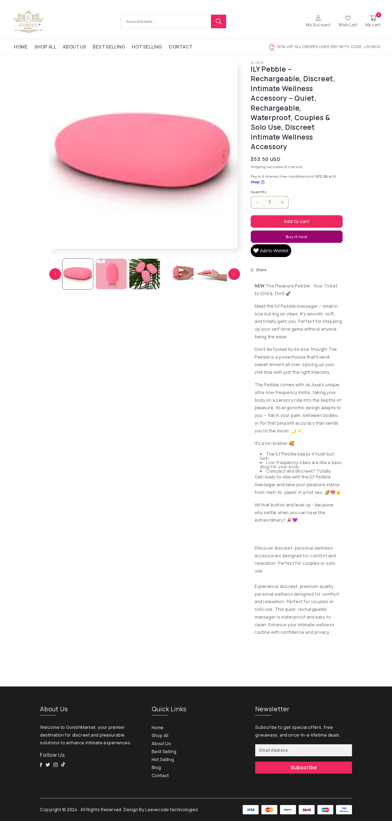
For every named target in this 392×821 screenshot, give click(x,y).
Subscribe (304, 767)
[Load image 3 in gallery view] (144, 274)
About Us (74, 47)
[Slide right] (234, 274)
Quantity (258, 191)
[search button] (218, 21)
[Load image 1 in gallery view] (77, 274)
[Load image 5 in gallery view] (211, 274)
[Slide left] (55, 274)
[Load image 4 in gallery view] (178, 274)
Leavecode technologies (171, 809)
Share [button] (261, 269)
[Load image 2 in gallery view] (111, 274)
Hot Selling (147, 47)
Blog (156, 767)
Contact (181, 47)
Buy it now (296, 236)
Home (20, 47)
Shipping (258, 167)
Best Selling (109, 47)
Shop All (45, 47)
